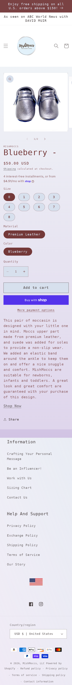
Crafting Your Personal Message (29, 456)
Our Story (16, 564)
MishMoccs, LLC (34, 663)
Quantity (10, 261)
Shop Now (12, 406)
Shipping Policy (22, 545)
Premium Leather (24, 234)
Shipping (9, 169)
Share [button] (14, 419)
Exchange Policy (22, 535)
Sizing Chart (19, 488)
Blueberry (18, 251)
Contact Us (17, 497)
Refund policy (30, 668)
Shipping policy (53, 675)
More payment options (36, 310)
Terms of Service (23, 555)
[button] (6, 46)
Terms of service (24, 675)
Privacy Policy (21, 526)
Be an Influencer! (24, 468)
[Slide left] (27, 139)
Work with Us (19, 478)
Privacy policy (57, 668)
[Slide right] (45, 139)
